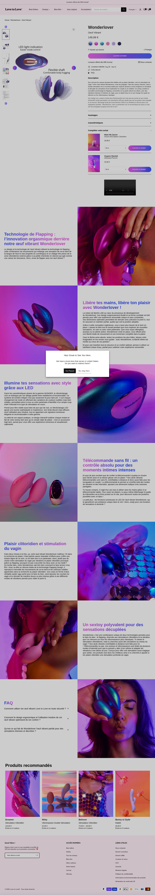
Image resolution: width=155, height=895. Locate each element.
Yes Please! (69, 371)
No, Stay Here (84, 371)
